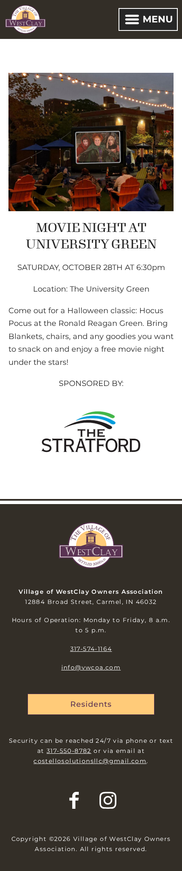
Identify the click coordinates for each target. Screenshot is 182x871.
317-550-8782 (69, 751)
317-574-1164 (91, 649)
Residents (90, 704)
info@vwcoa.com (91, 667)
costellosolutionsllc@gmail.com (89, 761)
